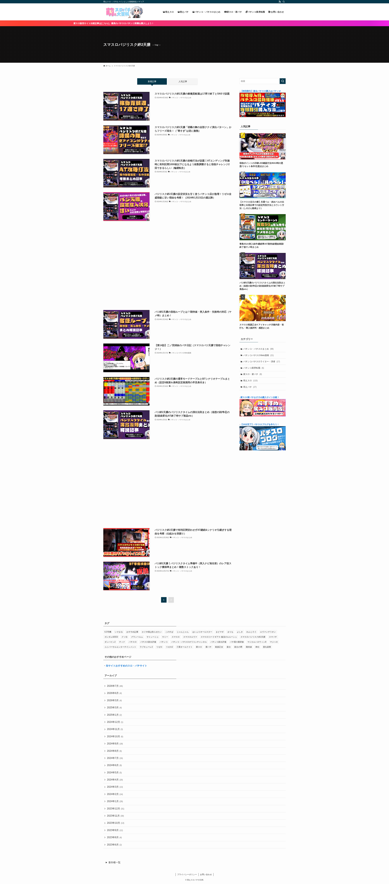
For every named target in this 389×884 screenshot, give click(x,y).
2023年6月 (114, 844)
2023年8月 (114, 837)
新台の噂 (238, 647)
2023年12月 (115, 808)
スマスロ (176, 637)
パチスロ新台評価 (148, 642)
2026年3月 (114, 700)
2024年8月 (114, 751)
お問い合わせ (206, 874)
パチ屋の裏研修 (237, 642)
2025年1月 (114, 715)
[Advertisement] (167, 265)
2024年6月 (114, 765)
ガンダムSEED (111, 637)
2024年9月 (115, 743)
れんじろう (251, 632)
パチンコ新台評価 (218, 642)
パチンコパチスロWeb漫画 (258, 355)
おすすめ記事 (132, 632)
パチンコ (164, 642)
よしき (240, 632)
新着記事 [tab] (152, 81)
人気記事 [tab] (183, 81)
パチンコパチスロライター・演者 (261, 361)
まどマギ (220, 632)
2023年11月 (115, 815)
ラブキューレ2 (146, 647)
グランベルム (137, 637)
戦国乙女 (219, 647)
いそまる (119, 632)
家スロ (199, 647)
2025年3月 (114, 707)
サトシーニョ (152, 637)
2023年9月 (115, 830)
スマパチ (273, 637)
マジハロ (274, 642)
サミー (165, 637)
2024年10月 (115, 736)
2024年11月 (115, 729)
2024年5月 (114, 772)
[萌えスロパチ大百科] (123, 12)
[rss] (280, 1)
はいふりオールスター (202, 632)
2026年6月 (114, 693)
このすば (169, 632)
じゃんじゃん (183, 632)
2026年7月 (115, 686)
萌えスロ (250, 380)
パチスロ (133, 642)
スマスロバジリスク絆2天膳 (253, 637)
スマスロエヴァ (190, 637)
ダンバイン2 (110, 642)
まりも (230, 632)
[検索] (284, 1)
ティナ (122, 642)
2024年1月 (115, 801)
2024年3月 (115, 787)
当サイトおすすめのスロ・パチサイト (126, 665)
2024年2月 (115, 794)
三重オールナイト (184, 647)
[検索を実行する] (283, 81)
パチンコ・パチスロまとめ (258, 349)
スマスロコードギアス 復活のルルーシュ (219, 637)
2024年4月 (115, 779)
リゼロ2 (169, 647)
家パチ (209, 647)
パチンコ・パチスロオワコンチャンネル (189, 642)
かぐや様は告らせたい (152, 632)
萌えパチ (249, 387)
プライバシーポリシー (187, 874)
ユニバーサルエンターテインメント (120, 647)
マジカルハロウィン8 (256, 642)
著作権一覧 (114, 862)
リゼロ (159, 647)
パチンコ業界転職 (253, 368)
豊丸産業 (267, 647)
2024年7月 (115, 758)
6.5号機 (108, 632)
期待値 (249, 647)
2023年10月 (115, 823)
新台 (229, 647)
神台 (257, 647)
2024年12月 (115, 722)
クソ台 (124, 637)
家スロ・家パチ (252, 374)
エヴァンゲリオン (268, 632)
